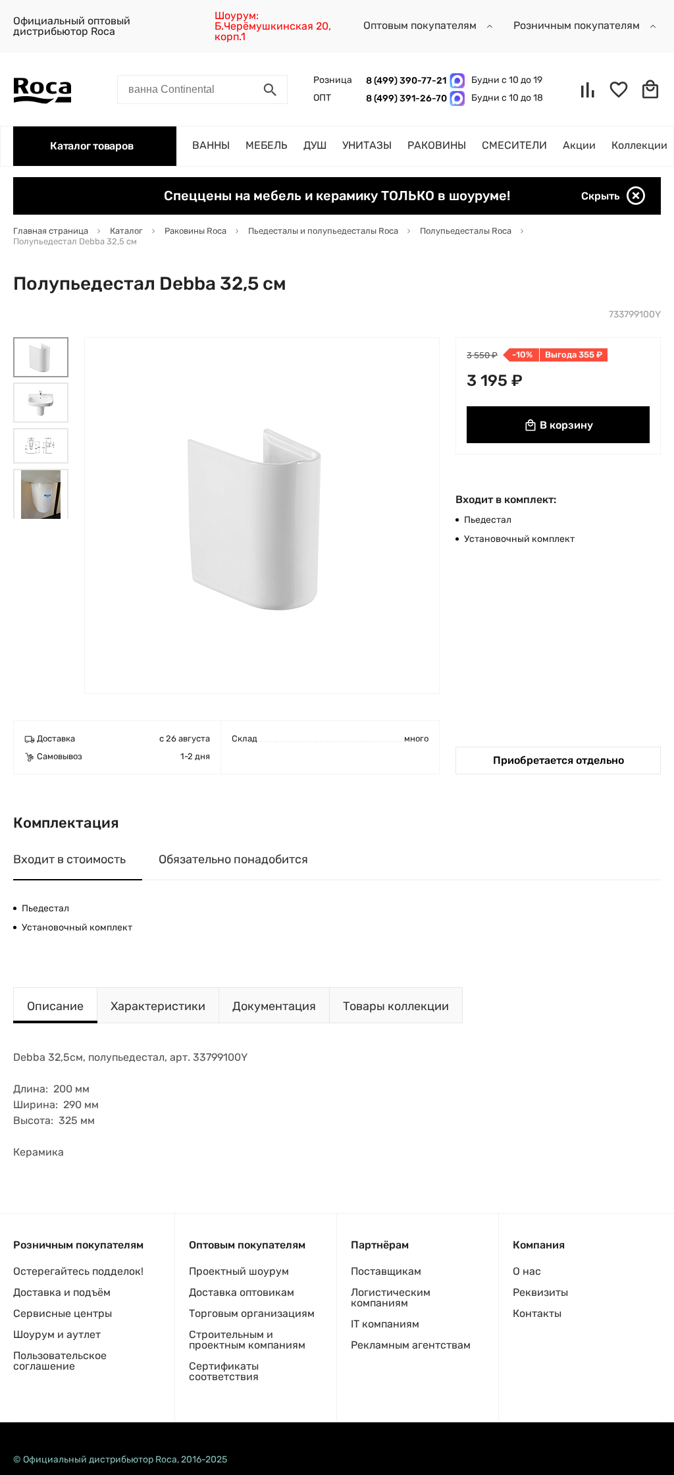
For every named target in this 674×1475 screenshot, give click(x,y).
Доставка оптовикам (241, 1292)
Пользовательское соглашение (60, 1360)
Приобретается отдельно (558, 760)
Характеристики (158, 1006)
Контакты (537, 1313)
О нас (527, 1271)
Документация (274, 1006)
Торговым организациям (252, 1313)
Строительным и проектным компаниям (247, 1339)
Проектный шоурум (239, 1271)
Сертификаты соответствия (224, 1371)
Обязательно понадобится (233, 859)
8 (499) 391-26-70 (404, 98)
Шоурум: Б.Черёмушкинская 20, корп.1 (273, 26)
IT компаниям (385, 1324)
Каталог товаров (91, 146)
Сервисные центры (62, 1313)
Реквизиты (540, 1292)
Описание (55, 1006)
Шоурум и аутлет (57, 1334)
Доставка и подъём (62, 1292)
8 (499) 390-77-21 (404, 80)
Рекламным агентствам (411, 1345)
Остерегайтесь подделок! (78, 1271)
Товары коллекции (396, 1006)
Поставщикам (386, 1271)
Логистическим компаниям (390, 1297)
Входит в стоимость (69, 859)
